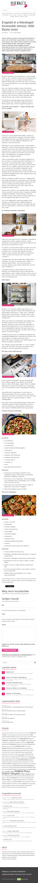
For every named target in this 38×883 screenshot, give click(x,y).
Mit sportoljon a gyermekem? (17, 820)
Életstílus (13, 744)
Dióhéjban (18, 742)
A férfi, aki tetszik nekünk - (7, 13)
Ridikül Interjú (10, 771)
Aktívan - (31, 13)
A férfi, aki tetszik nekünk (7, 732)
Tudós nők (33, 781)
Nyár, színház (9, 767)
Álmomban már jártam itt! (8, 718)
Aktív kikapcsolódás (21, 734)
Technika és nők (10, 781)
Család (26, 740)
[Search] (35, 662)
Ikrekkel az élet (8, 839)
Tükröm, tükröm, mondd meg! (16, 802)
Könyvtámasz (10, 761)
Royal (3, 775)
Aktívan (28, 734)
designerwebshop (11, 742)
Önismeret (24, 787)
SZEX (32, 777)
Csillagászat (4, 742)
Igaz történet (19, 752)
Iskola (7, 754)
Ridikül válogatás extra (27, 774)
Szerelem (20, 777)
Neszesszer (17, 765)
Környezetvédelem (18, 761)
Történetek (13, 783)
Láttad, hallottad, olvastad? (10, 763)
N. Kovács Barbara (16, 32)
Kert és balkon (28, 756)
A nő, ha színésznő (24, 732)
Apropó (13, 736)
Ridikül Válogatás (11, 773)
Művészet (4, 765)
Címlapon (5, 740)
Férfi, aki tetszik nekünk (10, 746)
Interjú (30, 752)
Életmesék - (17, 16)
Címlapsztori (12, 740)
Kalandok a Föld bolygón (13, 693)
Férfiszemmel (20, 746)
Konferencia (27, 758)
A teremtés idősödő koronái (14, 682)
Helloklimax (17, 750)
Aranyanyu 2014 (19, 736)
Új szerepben (19, 783)
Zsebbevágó (19, 787)
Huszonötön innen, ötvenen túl (8, 752)
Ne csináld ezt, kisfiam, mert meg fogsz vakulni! (13, 714)
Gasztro (4, 748)
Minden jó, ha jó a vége (28, 763)
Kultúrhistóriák (23, 760)
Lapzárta (32, 761)
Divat (21, 742)
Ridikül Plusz (22, 771)
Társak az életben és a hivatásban (16, 688)
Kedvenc (21, 756)
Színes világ (5, 779)
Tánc (11, 779)
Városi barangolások (6, 785)
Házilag (8, 750)
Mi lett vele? (20, 763)
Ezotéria (30, 744)
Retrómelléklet (29, 769)
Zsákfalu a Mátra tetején (13, 831)
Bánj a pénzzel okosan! (11, 826)
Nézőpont (24, 765)
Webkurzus (4, 787)
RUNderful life (8, 775)
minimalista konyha (10, 578)
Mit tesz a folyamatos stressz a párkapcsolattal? (14, 710)
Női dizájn (30, 765)
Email (3, 614)
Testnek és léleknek (26, 781)
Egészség (30, 742)
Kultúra (16, 760)
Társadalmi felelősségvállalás (18, 779)
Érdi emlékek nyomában (13, 811)
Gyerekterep (18, 748)
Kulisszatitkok (5, 760)
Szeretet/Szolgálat (27, 777)
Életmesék (4, 744)
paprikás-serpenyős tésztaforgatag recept (26, 580)
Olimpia (14, 767)
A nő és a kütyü (16, 732)
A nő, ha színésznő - (17, 13)
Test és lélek (17, 781)
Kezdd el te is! (9, 758)
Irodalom (4, 754)
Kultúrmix (30, 760)
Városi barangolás (31, 783)
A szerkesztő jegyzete (12, 734)
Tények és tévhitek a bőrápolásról (16, 677)
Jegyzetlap (28, 754)
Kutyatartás (4, 761)
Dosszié (25, 742)
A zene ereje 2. (11, 815)
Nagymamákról (10, 765)
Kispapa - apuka (20, 758)
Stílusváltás (22, 775)
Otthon (26, 767)
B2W (13, 738)
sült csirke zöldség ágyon (7, 582)
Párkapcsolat (31, 767)
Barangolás (24, 738)
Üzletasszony (10, 787)
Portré (3, 769)
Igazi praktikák (25, 752)
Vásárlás (13, 785)
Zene (15, 787)
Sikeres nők (14, 775)
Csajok (22, 740)
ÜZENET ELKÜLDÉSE (10, 650)
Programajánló (8, 769)
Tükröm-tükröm (6, 783)
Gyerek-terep (11, 748)
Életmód (8, 744)
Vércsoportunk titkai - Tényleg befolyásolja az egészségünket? (17, 707)
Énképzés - (22, 16)
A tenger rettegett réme (7, 722)
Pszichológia (19, 769)
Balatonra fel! (10, 672)
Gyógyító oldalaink (26, 748)
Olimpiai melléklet (20, 767)
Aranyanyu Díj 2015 (27, 736)
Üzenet (4, 624)
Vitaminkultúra (29, 785)
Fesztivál (27, 746)
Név (3, 605)
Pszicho (14, 769)
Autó (6, 738)
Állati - (34, 13)
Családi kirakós (32, 740)
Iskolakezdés (12, 754)
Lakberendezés (25, 761)
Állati (31, 735)
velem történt (18, 785)
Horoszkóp (31, 750)
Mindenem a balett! (16, 797)
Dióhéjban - (13, 16)
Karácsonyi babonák (13, 756)
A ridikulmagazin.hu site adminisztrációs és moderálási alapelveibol (17, 654)
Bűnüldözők (30, 738)
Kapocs (7, 756)
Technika (4, 781)
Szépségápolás (14, 777)
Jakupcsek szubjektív (20, 754)
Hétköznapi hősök (24, 750)
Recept (24, 769)
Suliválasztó (27, 775)
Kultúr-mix (11, 760)
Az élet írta (9, 738)
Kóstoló (32, 758)
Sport (18, 775)
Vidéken (23, 785)
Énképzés (19, 744)
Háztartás (12, 750)
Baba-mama (17, 738)
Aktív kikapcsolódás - (25, 13)
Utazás (25, 783)
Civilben (18, 740)
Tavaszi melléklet (29, 779)
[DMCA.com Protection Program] (22, 879)
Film (30, 746)
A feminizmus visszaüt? (13, 835)
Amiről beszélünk (6, 736)
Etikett (26, 744)
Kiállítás (13, 758)
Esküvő (26, 16)
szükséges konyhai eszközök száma (23, 578)
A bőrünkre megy (8, 806)
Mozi (35, 763)
